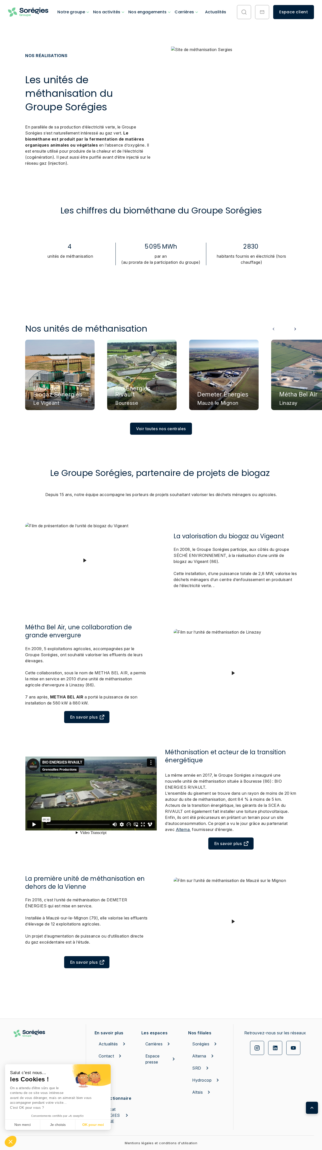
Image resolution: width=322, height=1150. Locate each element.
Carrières (184, 12)
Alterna (183, 829)
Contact (106, 1055)
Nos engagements (147, 12)
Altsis (197, 1092)
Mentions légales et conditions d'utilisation (161, 1143)
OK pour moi (93, 1125)
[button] (11, 1141)
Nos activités (106, 12)
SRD (196, 1068)
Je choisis (58, 1125)
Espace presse (152, 1059)
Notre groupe (71, 12)
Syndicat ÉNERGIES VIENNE (109, 1115)
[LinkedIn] (275, 1048)
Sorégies (200, 1043)
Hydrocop (202, 1080)
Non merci (22, 1125)
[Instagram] (257, 1048)
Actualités (215, 12)
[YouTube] (293, 1048)
